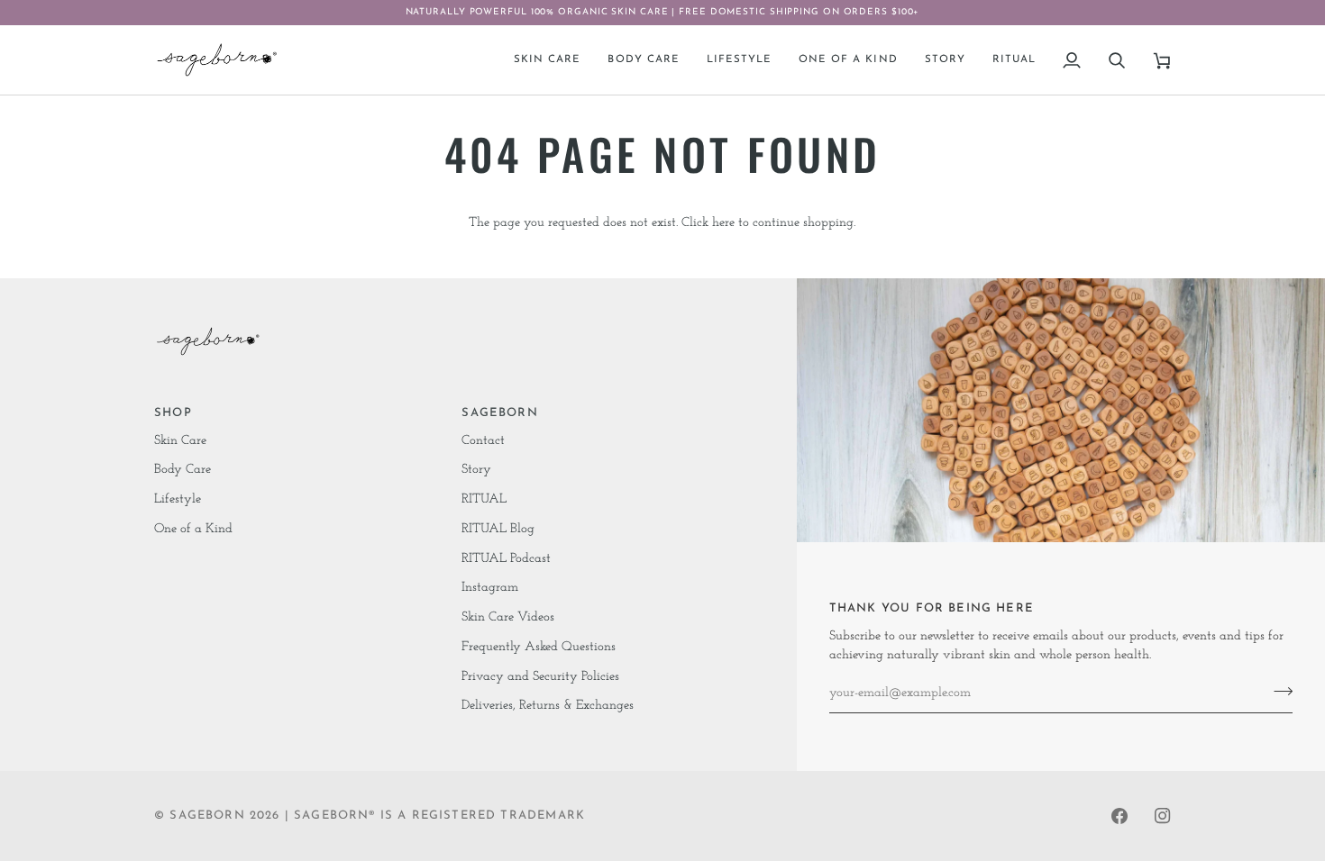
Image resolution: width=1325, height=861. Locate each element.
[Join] (1278, 690)
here (723, 223)
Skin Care (180, 441)
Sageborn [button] (499, 413)
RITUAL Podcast (506, 559)
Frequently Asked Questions (538, 647)
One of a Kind (193, 529)
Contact (483, 441)
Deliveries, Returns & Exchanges (547, 705)
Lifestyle (177, 499)
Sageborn (206, 815)
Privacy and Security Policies (540, 677)
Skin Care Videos (507, 617)
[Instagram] (1163, 816)
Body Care (182, 469)
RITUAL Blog (498, 529)
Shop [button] (173, 413)
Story (476, 469)
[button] (547, 60)
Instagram (489, 587)
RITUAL (484, 499)
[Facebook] (1119, 816)
